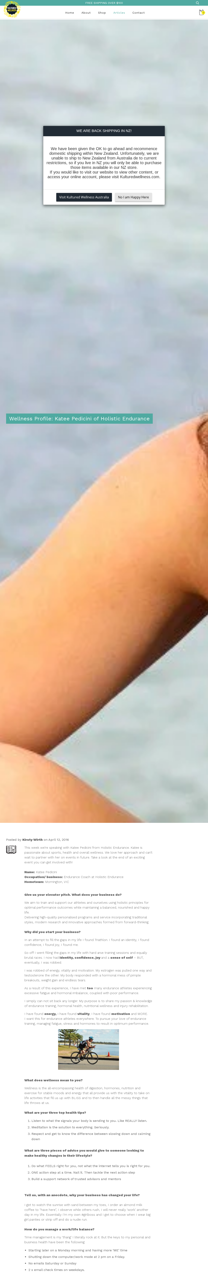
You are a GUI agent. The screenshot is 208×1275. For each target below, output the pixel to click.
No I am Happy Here (133, 197)
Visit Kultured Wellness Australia (84, 197)
